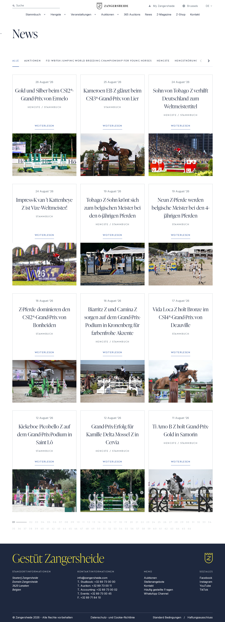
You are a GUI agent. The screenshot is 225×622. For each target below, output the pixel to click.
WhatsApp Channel (156, 593)
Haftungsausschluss (200, 617)
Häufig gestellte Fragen (158, 589)
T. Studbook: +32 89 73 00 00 (96, 581)
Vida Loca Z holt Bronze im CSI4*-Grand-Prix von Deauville (181, 317)
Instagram (206, 581)
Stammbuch (33, 14)
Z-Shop (180, 14)
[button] (201, 61)
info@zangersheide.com (92, 577)
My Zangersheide (164, 6)
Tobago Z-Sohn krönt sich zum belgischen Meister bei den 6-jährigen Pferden (112, 207)
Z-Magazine (164, 14)
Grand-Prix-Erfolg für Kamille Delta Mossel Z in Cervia (112, 434)
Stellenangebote (154, 581)
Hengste (56, 14)
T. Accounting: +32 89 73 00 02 (97, 589)
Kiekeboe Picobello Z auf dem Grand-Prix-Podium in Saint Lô (44, 434)
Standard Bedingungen (167, 617)
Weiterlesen (44, 125)
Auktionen (107, 14)
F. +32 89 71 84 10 (89, 597)
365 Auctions (132, 14)
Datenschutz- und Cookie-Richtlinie (113, 617)
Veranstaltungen (81, 14)
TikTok (204, 589)
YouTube (205, 585)
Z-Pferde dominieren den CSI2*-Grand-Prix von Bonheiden (44, 317)
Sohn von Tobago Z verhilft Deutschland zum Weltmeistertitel (180, 98)
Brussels (192, 6)
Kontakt (195, 14)
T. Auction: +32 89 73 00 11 (94, 585)
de (207, 6)
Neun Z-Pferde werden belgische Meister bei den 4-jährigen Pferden (181, 207)
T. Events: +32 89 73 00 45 (94, 593)
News (148, 14)
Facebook (206, 577)
